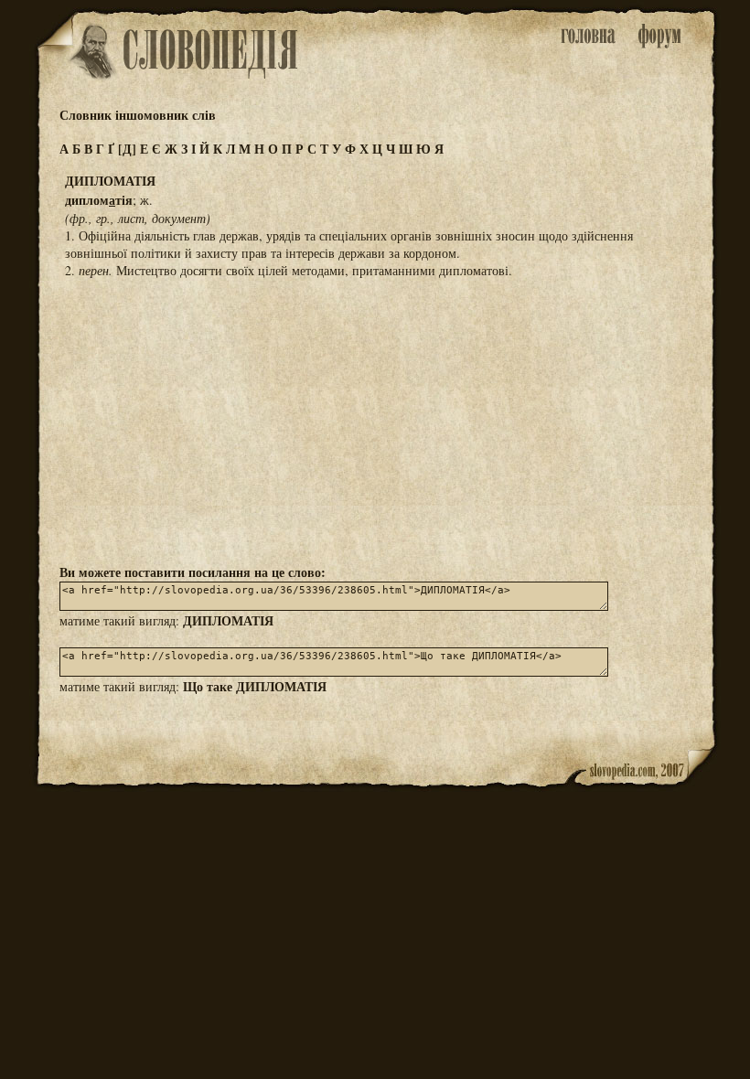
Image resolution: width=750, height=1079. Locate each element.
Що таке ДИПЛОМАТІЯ (255, 686)
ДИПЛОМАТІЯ (228, 620)
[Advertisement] (375, 420)
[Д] (127, 148)
